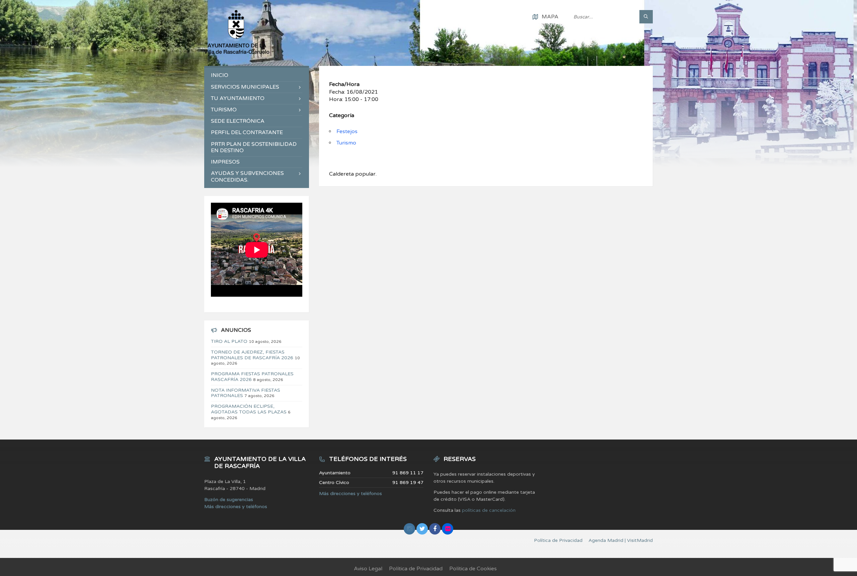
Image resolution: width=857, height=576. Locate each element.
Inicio (219, 75)
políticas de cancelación (489, 510)
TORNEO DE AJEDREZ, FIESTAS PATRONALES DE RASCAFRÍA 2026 (252, 355)
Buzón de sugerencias (228, 499)
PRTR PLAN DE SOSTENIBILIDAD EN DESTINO (254, 147)
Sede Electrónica (237, 121)
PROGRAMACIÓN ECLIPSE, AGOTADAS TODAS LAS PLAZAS (249, 409)
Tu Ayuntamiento (237, 98)
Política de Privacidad (416, 568)
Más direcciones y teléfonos (235, 506)
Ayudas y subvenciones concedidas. (247, 176)
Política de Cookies (473, 568)
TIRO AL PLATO (229, 341)
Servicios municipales (245, 87)
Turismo (346, 142)
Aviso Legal (368, 568)
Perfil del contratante (247, 132)
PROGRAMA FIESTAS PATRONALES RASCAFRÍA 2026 (252, 376)
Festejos (347, 131)
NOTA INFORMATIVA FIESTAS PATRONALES (245, 393)
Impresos (225, 162)
